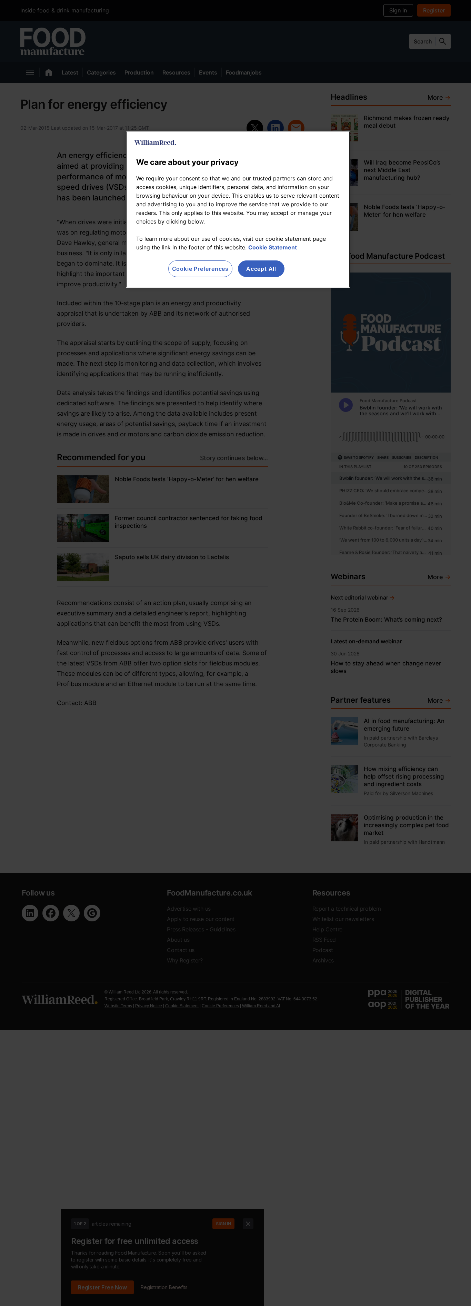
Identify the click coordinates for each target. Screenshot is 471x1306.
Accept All (261, 268)
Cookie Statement (272, 247)
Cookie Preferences (200, 268)
